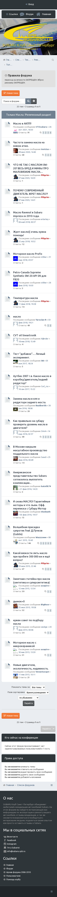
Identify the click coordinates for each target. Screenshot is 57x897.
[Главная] (28, 40)
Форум (9, 868)
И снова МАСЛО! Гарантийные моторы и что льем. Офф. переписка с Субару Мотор (31, 505)
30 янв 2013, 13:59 (27, 652)
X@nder (44, 338)
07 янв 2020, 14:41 (27, 200)
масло (17, 316)
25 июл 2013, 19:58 (27, 607)
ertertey (44, 219)
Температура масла (25, 298)
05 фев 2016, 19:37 (28, 515)
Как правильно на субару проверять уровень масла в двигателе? (30, 424)
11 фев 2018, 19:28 (27, 304)
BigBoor (45, 604)
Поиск (28, 101)
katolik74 (46, 486)
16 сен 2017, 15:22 (27, 389)
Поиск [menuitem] (52, 59)
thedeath (46, 512)
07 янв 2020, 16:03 (27, 178)
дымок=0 (19, 601)
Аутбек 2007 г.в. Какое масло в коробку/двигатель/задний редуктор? (32, 380)
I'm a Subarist (13, 847)
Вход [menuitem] (31, 4)
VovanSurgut (42, 672)
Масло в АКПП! (22, 123)
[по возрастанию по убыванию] (28, 697)
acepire (45, 586)
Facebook (11, 840)
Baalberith (41, 405)
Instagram (11, 844)
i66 (42, 361)
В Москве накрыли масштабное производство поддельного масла (30, 450)
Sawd (43, 457)
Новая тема (12, 93)
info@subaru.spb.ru (16, 851)
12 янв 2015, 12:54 (27, 588)
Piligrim (45, 175)
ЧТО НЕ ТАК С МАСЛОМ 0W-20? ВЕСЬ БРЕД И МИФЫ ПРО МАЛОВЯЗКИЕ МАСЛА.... (31, 168)
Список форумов (26, 785)
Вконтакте (12, 836)
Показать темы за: (21, 687)
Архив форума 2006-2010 (18, 872)
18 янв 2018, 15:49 (27, 341)
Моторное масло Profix (27, 253)
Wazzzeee (41, 537)
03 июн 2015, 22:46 (27, 566)
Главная (46, 14)
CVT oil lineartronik (24, 335)
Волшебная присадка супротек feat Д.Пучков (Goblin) (27, 531)
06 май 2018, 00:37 (27, 222)
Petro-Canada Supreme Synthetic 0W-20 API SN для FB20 (29, 276)
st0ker (44, 257)
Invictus (45, 149)
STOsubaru (41, 127)
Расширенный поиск (34, 101)
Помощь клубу (13, 879)
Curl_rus (45, 386)
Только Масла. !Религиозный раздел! (28, 114)
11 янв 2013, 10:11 (27, 674)
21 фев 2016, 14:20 (28, 489)
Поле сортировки (16, 692)
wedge (44, 627)
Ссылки (13, 14)
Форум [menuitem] (29, 14)
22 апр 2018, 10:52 (27, 241)
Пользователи (13, 876)
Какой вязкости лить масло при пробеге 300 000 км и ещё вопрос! (31, 557)
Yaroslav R (41, 320)
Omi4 (43, 431)
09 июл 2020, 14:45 (27, 152)
